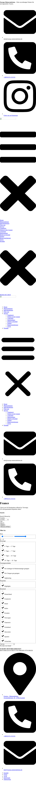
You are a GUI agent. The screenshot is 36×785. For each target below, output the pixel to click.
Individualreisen (8, 310)
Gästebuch (10, 315)
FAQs (9, 326)
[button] (18, 366)
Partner (9, 323)
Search (3, 525)
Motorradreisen (8, 308)
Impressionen (11, 320)
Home (5, 307)
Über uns (6, 312)
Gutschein (10, 318)
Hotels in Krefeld (12, 321)
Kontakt (6, 328)
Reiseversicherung (12, 325)
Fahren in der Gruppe (13, 317)
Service (6, 313)
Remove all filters (5, 526)
